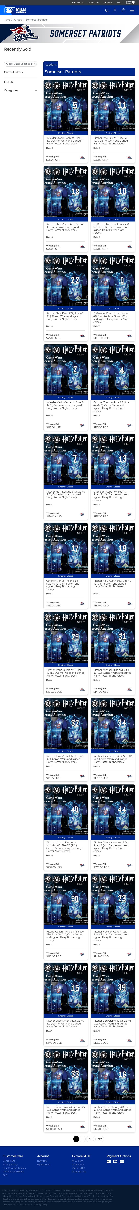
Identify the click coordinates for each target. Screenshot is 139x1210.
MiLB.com (108, 3)
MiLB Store (78, 1164)
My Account (43, 1164)
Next (98, 1139)
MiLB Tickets (79, 1171)
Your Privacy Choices (14, 1168)
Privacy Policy (10, 1164)
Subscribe (94, 3)
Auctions (18, 20)
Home (7, 20)
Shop (119, 3)
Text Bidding (78, 3)
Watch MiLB (78, 1168)
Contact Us (9, 1160)
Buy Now (42, 1160)
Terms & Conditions (13, 1171)
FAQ (5, 1175)
